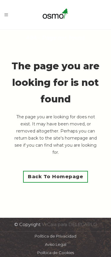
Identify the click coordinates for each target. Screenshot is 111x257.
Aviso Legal (55, 244)
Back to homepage (55, 176)
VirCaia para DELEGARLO (69, 224)
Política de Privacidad (55, 236)
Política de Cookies (55, 252)
